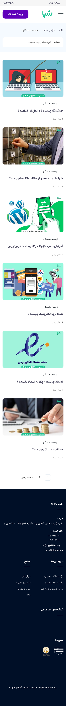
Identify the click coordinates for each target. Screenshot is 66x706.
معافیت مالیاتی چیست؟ (47, 449)
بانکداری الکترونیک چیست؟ (45, 314)
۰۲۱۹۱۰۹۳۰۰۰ (54, 3)
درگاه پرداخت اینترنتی (53, 576)
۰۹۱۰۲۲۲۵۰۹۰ (8, 3)
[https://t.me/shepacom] (57, 625)
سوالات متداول (23, 589)
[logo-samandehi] (46, 651)
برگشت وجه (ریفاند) (54, 582)
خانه (61, 30)
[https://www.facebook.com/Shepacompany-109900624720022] (62, 625)
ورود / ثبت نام (15, 14)
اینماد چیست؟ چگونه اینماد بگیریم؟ (40, 381)
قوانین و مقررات (23, 582)
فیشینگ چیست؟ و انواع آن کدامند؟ (40, 110)
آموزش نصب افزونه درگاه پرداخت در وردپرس (35, 246)
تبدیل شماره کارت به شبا (52, 589)
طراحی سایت (49, 30)
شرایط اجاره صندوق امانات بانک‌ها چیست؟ (36, 178)
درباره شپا (26, 576)
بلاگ (28, 595)
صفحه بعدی (27, 477)
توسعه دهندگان (51, 104)
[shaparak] (57, 651)
